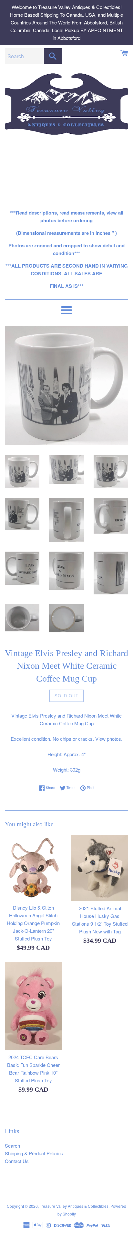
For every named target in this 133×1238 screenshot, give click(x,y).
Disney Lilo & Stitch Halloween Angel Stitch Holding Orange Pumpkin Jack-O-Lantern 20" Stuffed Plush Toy (33, 923)
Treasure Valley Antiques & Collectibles (74, 1206)
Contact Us (17, 1161)
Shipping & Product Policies (34, 1153)
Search (12, 1145)
